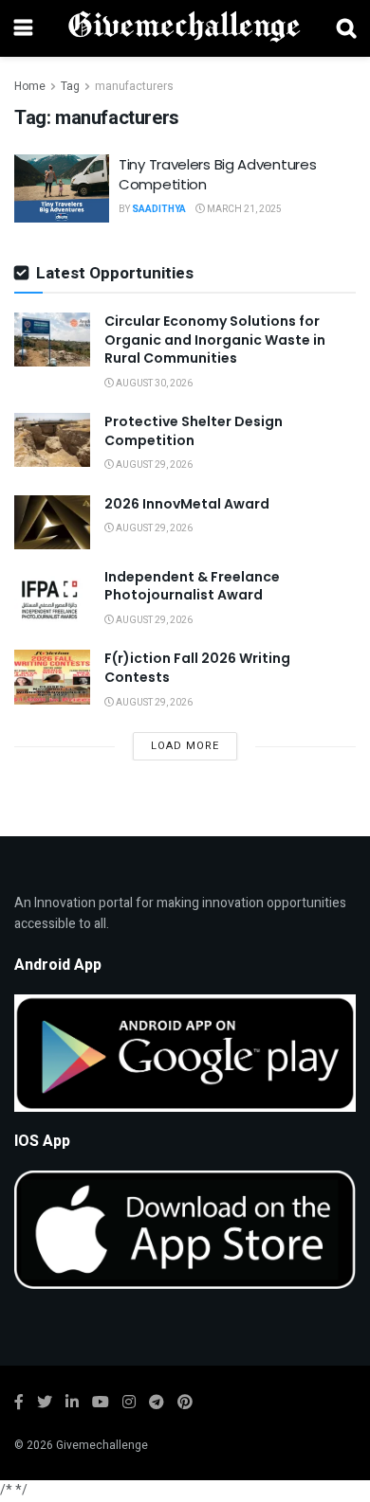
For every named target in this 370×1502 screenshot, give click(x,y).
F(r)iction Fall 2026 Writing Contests (197, 668)
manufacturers (134, 86)
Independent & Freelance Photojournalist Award (192, 586)
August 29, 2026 (153, 465)
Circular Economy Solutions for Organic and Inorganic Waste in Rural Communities (214, 339)
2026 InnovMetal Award (186, 503)
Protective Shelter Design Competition (193, 431)
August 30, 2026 (153, 383)
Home (30, 86)
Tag (70, 86)
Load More (185, 746)
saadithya (159, 209)
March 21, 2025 (243, 209)
